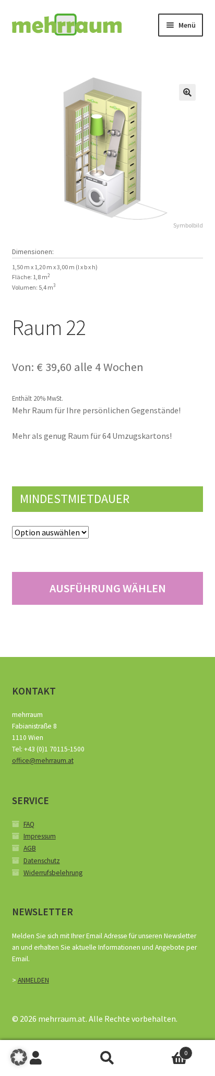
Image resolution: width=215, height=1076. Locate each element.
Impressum (39, 836)
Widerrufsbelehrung (52, 872)
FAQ (28, 824)
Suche (107, 1058)
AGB (29, 848)
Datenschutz (41, 860)
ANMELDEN (33, 980)
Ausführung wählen (108, 588)
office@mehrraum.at (43, 760)
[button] (187, 92)
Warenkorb (166, 1049)
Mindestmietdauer (74, 499)
